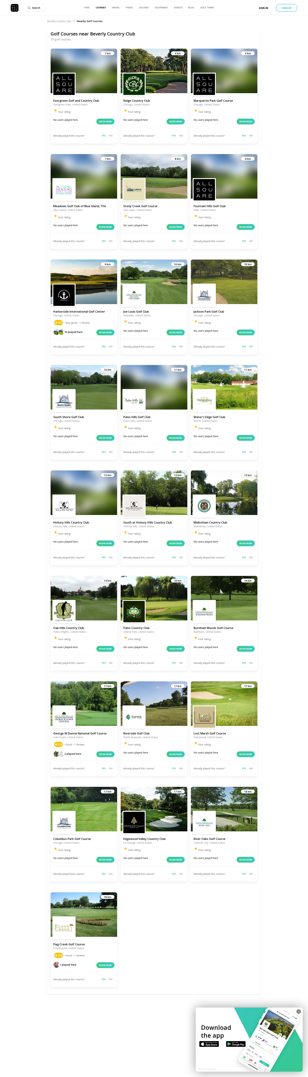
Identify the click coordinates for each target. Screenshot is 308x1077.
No (111, 135)
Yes (104, 135)
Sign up (287, 8)
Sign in (263, 8)
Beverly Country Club (59, 21)
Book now (105, 121)
